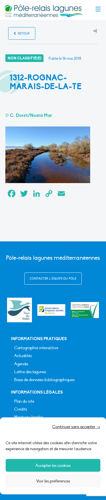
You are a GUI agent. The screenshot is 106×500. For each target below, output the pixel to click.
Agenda (21, 364)
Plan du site (24, 401)
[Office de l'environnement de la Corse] (85, 310)
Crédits (20, 409)
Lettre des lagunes (30, 372)
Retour (23, 33)
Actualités (23, 355)
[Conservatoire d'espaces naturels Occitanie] (51, 310)
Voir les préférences (53, 481)
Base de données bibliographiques (44, 379)
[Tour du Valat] (19, 310)
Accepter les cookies (53, 465)
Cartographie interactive (36, 348)
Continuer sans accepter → (76, 426)
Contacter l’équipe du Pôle (53, 278)
